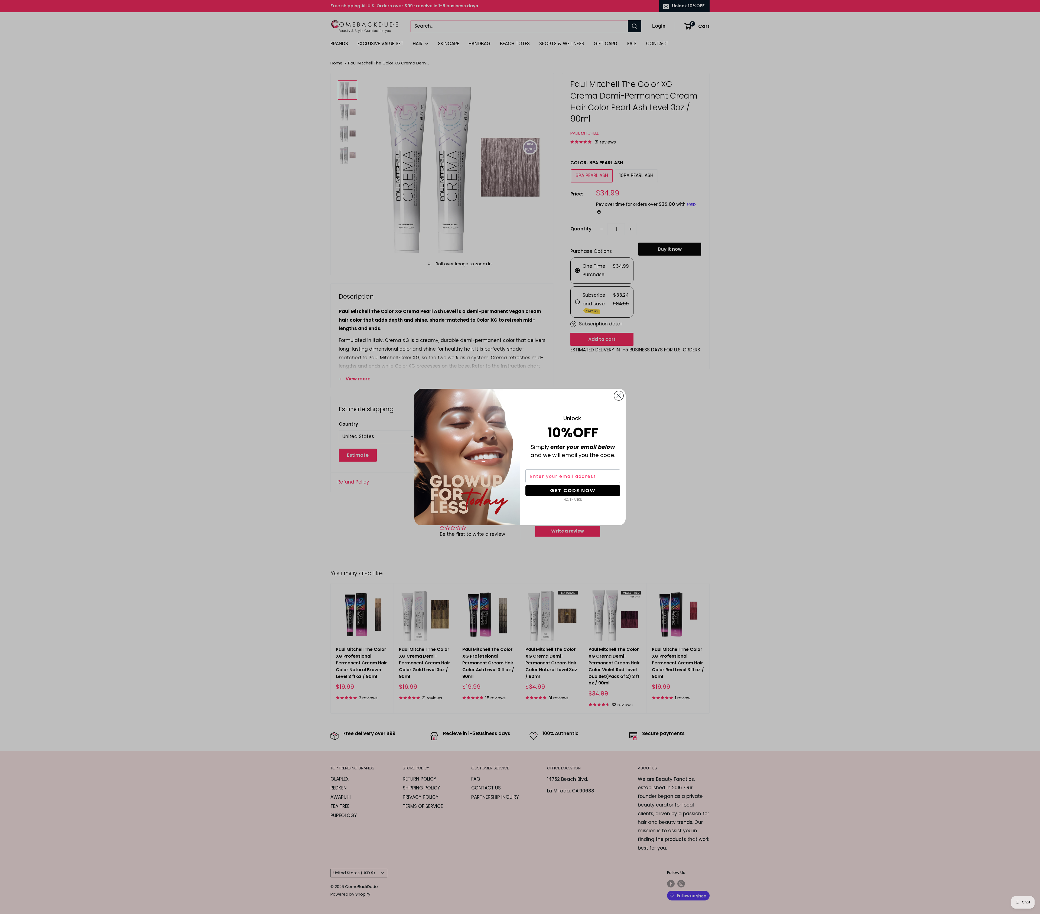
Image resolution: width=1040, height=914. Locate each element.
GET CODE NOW (573, 490)
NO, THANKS (573, 499)
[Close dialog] (618, 395)
